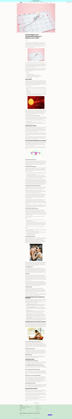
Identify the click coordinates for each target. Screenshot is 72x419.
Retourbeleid (37, 407)
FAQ (36, 410)
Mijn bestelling (37, 411)
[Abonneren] (29, 415)
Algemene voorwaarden (38, 408)
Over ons (37, 405)
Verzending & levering (38, 406)
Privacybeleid (37, 409)
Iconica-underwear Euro (37, 418)
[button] (49, 2)
